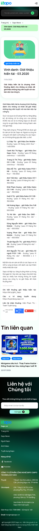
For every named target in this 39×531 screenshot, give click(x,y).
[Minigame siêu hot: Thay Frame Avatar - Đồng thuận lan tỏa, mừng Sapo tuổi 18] (19, 344)
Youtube (7, 467)
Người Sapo (5, 441)
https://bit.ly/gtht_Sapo (12, 292)
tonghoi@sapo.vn (13, 515)
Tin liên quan (17, 327)
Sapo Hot (5, 358)
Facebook (8, 461)
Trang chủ (5, 431)
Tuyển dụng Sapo (7, 451)
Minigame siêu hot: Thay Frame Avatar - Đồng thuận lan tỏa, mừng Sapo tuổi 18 (19, 364)
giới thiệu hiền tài (12, 63)
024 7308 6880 (14, 510)
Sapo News (17, 358)
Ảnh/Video (5, 446)
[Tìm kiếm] (32, 13)
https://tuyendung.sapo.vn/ (13, 299)
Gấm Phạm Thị (28, 303)
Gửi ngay (17, 412)
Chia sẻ (19, 311)
